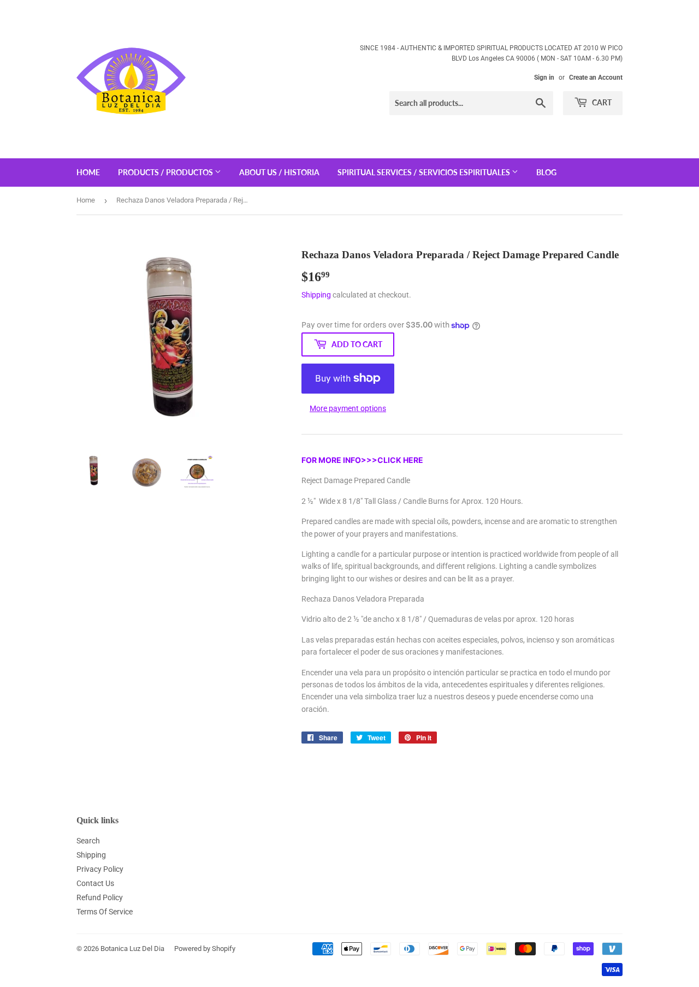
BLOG (546, 172)
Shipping (316, 294)
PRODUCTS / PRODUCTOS (166, 172)
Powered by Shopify (204, 948)
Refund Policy (99, 897)
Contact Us (95, 883)
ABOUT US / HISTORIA (279, 172)
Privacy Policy (99, 869)
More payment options (348, 408)
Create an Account (596, 77)
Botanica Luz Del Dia (132, 948)
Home (85, 200)
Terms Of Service (104, 911)
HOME (88, 172)
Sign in (544, 77)
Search (88, 840)
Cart (601, 102)
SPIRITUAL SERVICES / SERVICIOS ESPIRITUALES (424, 172)
